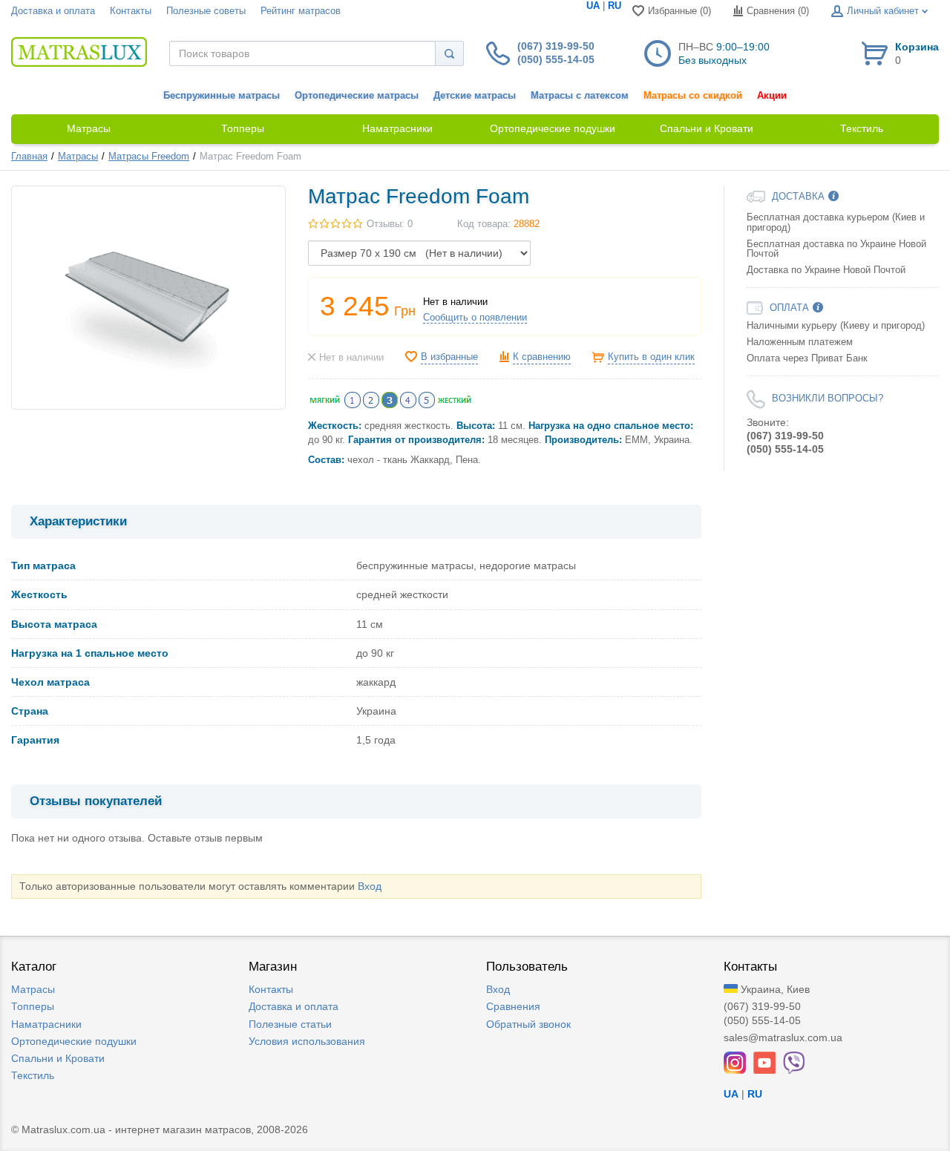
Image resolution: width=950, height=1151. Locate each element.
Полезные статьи (290, 1024)
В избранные (449, 357)
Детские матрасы (474, 96)
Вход (369, 886)
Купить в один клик (651, 357)
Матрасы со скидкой (692, 96)
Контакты (130, 11)
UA (593, 6)
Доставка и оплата (53, 11)
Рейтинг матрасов (301, 11)
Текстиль (32, 1075)
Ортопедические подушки (74, 1041)
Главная (29, 156)
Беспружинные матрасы (221, 96)
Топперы (32, 1006)
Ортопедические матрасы (357, 96)
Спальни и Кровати (58, 1058)
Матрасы (78, 156)
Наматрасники (46, 1024)
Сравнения (513, 1006)
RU (614, 6)
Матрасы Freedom (148, 156)
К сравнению (542, 357)
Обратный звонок (528, 1024)
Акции (772, 96)
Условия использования (307, 1041)
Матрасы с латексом (580, 96)
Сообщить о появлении (475, 317)
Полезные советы (206, 11)
